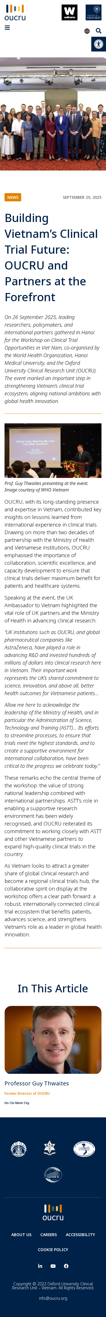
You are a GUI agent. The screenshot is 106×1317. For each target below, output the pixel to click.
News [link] (12, 197)
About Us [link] (21, 1234)
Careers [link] (48, 1234)
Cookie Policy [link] (53, 1249)
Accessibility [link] (80, 1234)
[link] (98, 44)
